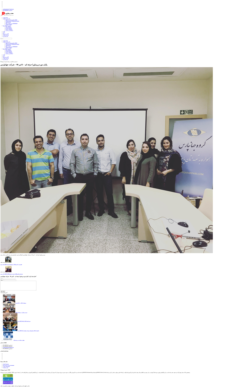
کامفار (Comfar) (8, 24)
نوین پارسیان (5, 367)
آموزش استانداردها (7, 25)
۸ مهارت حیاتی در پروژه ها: (19, 340)
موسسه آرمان (6, 364)
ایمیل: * (2, 280)
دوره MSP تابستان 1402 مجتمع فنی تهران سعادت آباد (28, 330)
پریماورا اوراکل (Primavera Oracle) (12, 21)
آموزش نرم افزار (6, 18)
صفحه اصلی (5, 17)
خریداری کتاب (6, 35)
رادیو (4, 32)
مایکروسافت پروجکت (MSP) (11, 19)
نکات (4, 31)
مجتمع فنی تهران (6, 366)
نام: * (1, 278)
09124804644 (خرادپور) (7, 10)
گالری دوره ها (6, 33)
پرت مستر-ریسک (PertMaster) (11, 23)
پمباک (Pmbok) (8, 26)
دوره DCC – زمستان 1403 (20, 303)
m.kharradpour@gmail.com (8, 9)
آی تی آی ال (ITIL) (9, 30)
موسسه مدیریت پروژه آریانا (8, 365)
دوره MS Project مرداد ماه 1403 (24, 321)
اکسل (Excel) (8, 22)
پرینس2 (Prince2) (8, 29)
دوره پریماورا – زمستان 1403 (21, 312)
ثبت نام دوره (5, 36)
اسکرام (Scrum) (8, 28)
